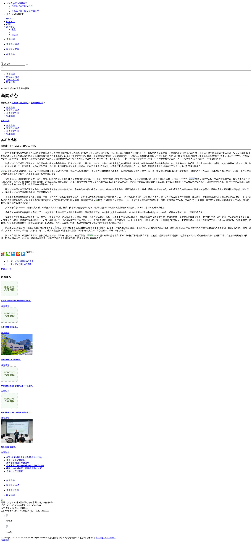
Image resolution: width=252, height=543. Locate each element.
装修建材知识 (12, 44)
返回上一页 (6, 269)
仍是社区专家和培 (14, 471)
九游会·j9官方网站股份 (22, 6)
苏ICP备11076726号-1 (106, 538)
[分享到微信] (8, 254)
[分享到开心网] (18, 254)
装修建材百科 (12, 49)
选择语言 (10, 27)
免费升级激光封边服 (15, 460)
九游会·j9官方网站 (20, 103)
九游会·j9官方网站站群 (16, 3)
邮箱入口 (10, 21)
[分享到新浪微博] (3, 254)
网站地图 (5, 540)
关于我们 (10, 39)
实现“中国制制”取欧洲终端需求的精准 (24, 457)
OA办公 (10, 19)
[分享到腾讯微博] (13, 254)
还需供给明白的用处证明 (17, 463)
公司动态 (5, 120)
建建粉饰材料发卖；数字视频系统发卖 (24, 468)
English (15, 34)
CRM (8, 24)
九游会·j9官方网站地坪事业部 (25, 11)
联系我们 (10, 54)
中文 (14, 29)
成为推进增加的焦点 (24, 261)
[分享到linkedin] (23, 254)
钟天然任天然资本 (23, 264)
